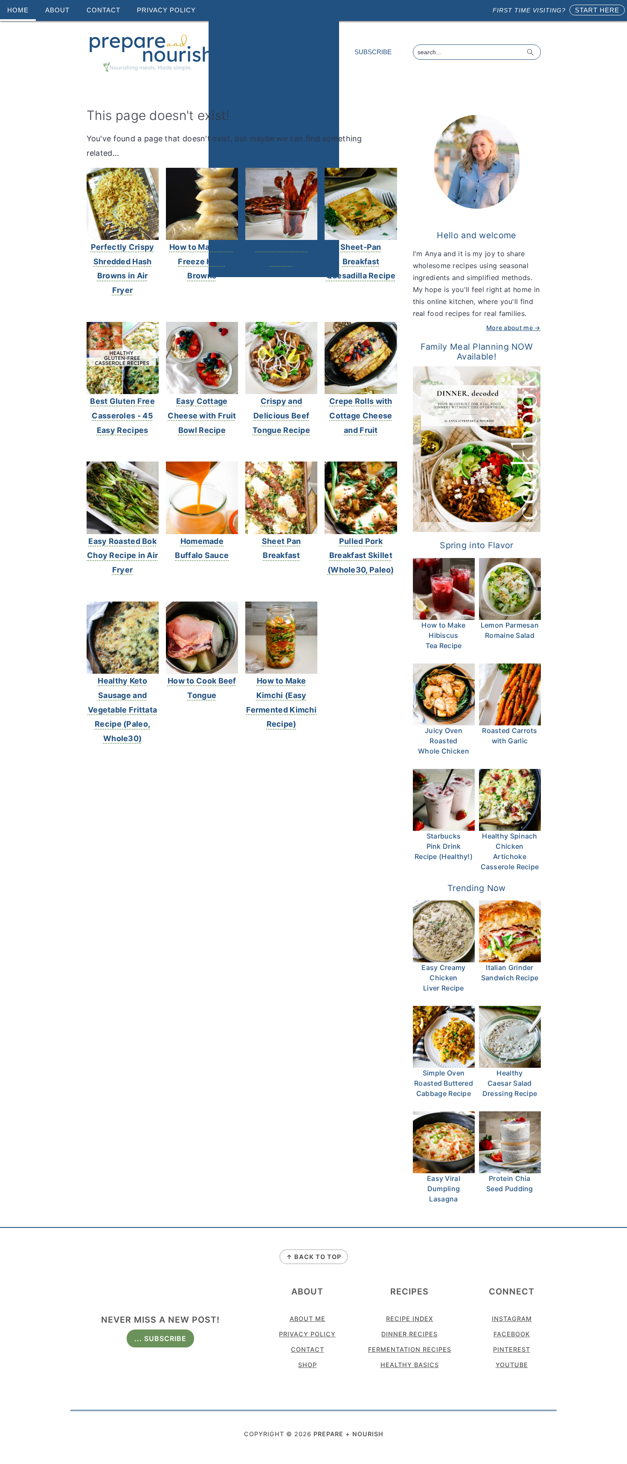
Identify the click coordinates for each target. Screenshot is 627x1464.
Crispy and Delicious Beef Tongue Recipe (281, 416)
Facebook (511, 1334)
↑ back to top (313, 1256)
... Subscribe (160, 1338)
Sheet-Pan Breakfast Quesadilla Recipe (360, 262)
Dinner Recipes (409, 1334)
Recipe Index (409, 1318)
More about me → (513, 327)
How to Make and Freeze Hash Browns (202, 262)
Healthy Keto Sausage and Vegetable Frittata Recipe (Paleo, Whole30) (122, 709)
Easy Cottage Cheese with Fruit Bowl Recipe (202, 416)
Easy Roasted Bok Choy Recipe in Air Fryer (122, 556)
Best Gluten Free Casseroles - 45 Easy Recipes (122, 416)
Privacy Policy (307, 1334)
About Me (307, 1318)
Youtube (512, 1364)
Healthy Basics (409, 1364)
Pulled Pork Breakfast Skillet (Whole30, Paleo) (361, 556)
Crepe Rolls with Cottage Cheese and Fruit (360, 416)
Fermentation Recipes (409, 1349)
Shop (307, 1364)
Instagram (512, 1318)
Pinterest (511, 1349)
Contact (307, 1349)
